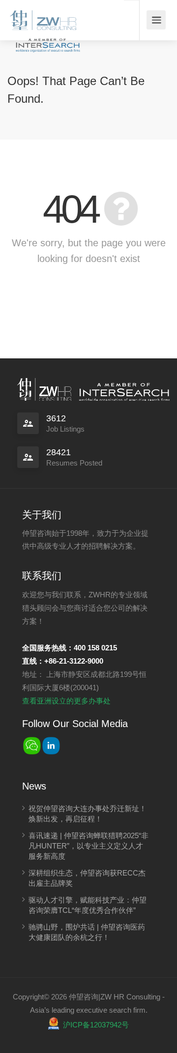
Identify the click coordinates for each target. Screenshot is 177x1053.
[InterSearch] (47, 38)
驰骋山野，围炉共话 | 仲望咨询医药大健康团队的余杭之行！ (87, 932)
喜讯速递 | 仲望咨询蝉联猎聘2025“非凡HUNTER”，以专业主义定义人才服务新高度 (88, 845)
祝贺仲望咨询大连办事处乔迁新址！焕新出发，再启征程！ (88, 813)
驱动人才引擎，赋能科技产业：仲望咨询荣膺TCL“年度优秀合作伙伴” (88, 905)
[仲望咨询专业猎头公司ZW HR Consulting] (43, 17)
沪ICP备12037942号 (96, 1025)
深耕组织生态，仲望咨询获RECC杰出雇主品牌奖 (87, 878)
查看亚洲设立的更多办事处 (66, 701)
